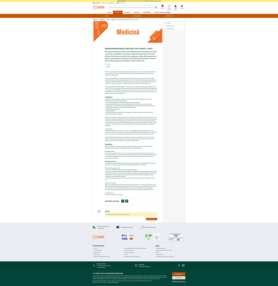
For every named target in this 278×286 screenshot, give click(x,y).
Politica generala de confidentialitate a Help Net (136, 248)
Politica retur (97, 254)
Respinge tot (179, 277)
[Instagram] (183, 265)
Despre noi (136, 12)
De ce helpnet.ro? (98, 250)
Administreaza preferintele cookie (132, 256)
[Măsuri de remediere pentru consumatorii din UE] (176, 235)
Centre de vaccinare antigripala (162, 12)
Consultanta (118, 12)
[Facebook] (179, 265)
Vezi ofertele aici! (157, 1)
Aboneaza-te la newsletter (144, 266)
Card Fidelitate (147, 12)
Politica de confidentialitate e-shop (102, 256)
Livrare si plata (97, 252)
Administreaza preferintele (178, 281)
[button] (175, 7)
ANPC (157, 252)
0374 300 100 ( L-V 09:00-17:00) (104, 265)
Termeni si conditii (129, 250)
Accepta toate (178, 274)
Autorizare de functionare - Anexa (164, 250)
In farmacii (127, 12)
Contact (96, 248)
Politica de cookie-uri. (114, 282)
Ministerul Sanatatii (160, 248)
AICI (150, 280)
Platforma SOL (159, 254)
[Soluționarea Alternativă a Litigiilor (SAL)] (176, 239)
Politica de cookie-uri (129, 252)
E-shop (109, 12)
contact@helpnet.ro (102, 267)
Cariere (126, 254)
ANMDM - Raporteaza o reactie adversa (165, 256)
